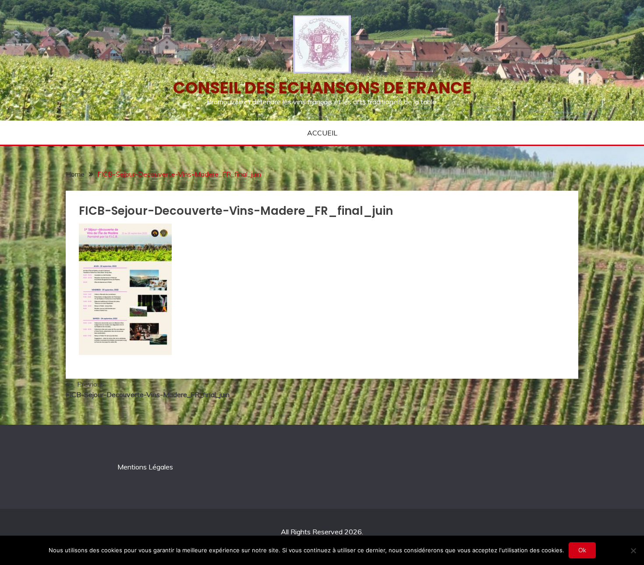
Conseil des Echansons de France (322, 87)
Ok (582, 550)
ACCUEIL (322, 132)
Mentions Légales (145, 466)
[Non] (633, 550)
